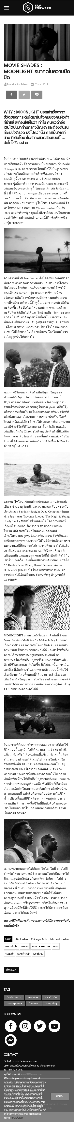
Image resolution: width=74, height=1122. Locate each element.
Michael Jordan (59, 939)
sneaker (33, 998)
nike (55, 947)
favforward (14, 998)
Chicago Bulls (39, 939)
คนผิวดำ (9, 954)
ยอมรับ (60, 1096)
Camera (34, 1004)
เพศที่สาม (38, 954)
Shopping (51, 1004)
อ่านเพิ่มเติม (16, 1118)
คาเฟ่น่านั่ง (51, 998)
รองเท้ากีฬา (23, 954)
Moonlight (11, 947)
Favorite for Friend (17, 85)
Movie (24, 947)
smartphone (14, 1004)
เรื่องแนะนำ (11, 970)
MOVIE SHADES (41, 947)
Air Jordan (21, 939)
